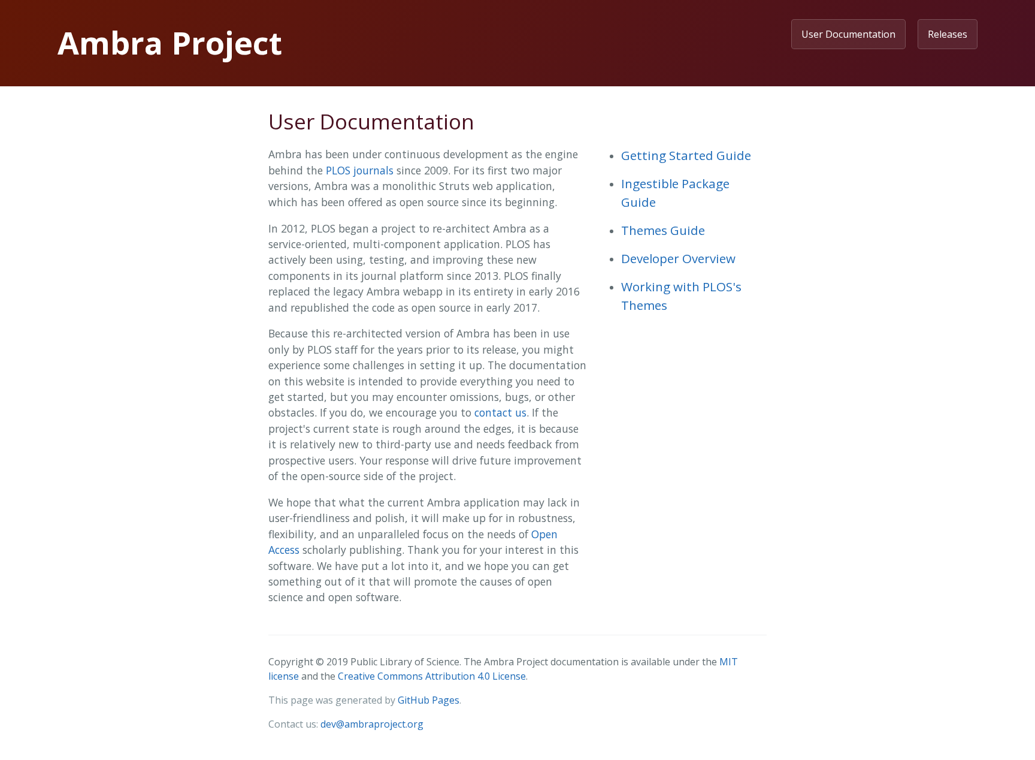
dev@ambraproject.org (371, 724)
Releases (947, 34)
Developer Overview (678, 258)
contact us (500, 412)
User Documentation (848, 34)
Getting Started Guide (686, 155)
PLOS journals (360, 170)
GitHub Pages (428, 700)
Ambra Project (170, 42)
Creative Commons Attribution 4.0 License (432, 676)
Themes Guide (663, 230)
